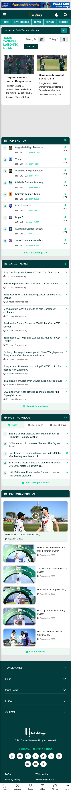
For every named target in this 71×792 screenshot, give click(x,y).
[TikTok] (43, 756)
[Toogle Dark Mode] (57, 15)
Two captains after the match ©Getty (22, 534)
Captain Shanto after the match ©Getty (52, 570)
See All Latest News (37, 406)
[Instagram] (28, 756)
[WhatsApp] (51, 756)
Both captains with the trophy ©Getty (51, 612)
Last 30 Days (59, 425)
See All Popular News (37, 482)
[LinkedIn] (28, 764)
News (37, 22)
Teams (50, 22)
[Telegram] (35, 764)
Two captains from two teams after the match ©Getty (51, 549)
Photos (63, 22)
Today (14, 425)
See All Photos (37, 651)
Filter (30, 46)
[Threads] (43, 764)
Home (6, 22)
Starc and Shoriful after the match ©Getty (50, 633)
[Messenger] (59, 756)
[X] (35, 756)
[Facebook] (12, 756)
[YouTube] (20, 756)
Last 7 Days (37, 425)
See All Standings (33, 252)
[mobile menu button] (4, 15)
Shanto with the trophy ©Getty (51, 589)
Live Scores (21, 22)
